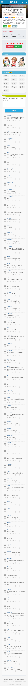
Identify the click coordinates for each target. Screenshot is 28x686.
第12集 (6, 91)
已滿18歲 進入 (18, 46)
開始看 (5, 26)
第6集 (5, 83)
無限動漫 (13, 2)
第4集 (13, 79)
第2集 (21, 76)
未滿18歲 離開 (9, 46)
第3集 (5, 79)
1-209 (6, 17)
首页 (3, 6)
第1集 (13, 76)
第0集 (5, 76)
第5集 (21, 79)
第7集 (13, 83)
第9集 (5, 87)
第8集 (21, 83)
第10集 (14, 87)
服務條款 (17, 679)
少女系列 (8, 6)
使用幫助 (22, 679)
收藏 (10, 26)
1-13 (13, 17)
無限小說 (6, 679)
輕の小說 (11, 679)
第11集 (21, 87)
